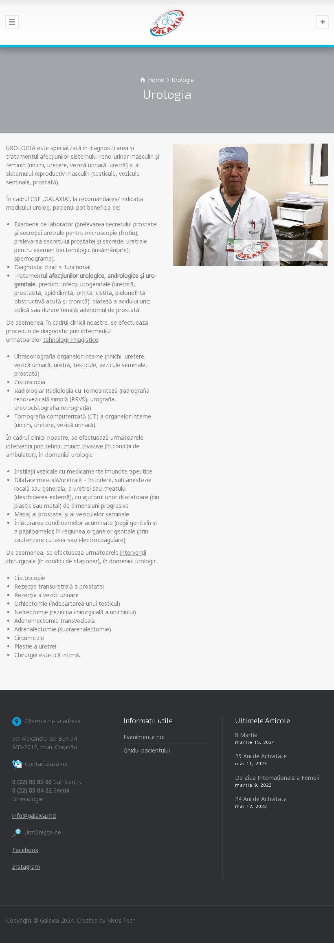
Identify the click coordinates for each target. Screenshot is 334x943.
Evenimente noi (144, 737)
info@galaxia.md (34, 815)
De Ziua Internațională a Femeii (277, 777)
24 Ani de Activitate (261, 799)
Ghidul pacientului (146, 750)
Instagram (26, 866)
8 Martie (246, 735)
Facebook (25, 850)
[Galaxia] (167, 22)
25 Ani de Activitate (261, 756)
